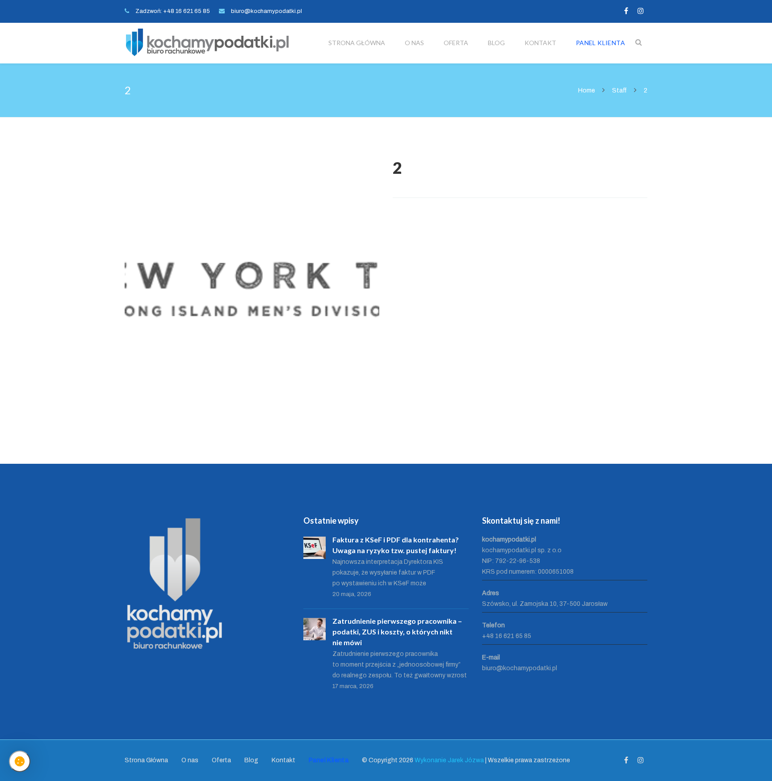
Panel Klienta (600, 42)
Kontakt (540, 42)
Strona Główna (356, 42)
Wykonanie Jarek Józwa (449, 760)
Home (587, 90)
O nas (414, 42)
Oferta (456, 42)
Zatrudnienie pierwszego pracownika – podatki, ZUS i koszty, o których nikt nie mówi (397, 632)
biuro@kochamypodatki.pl (266, 11)
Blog (496, 42)
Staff (619, 90)
